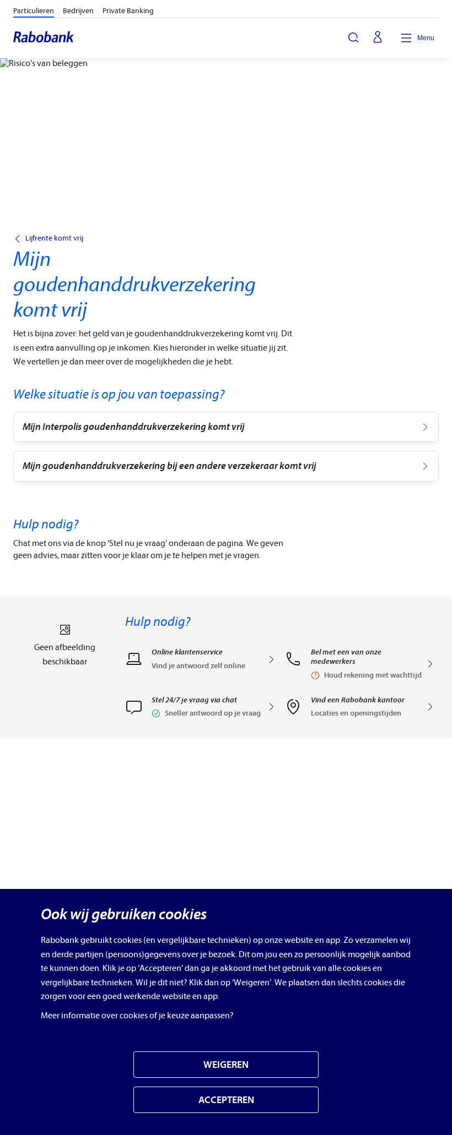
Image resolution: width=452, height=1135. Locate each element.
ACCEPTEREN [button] (226, 1100)
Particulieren (33, 10)
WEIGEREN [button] (226, 1065)
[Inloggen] (378, 38)
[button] (200, 710)
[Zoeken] (353, 37)
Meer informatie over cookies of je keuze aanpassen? (137, 1016)
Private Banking (128, 10)
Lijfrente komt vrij (54, 238)
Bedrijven (78, 10)
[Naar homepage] (44, 38)
